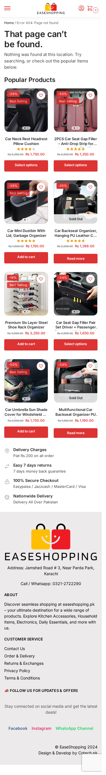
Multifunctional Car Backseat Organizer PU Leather (75, 412)
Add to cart (26, 257)
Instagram (41, 728)
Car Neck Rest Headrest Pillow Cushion (26, 141)
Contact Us (14, 648)
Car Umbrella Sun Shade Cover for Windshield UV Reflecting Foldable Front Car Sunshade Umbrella (26, 412)
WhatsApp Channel (74, 728)
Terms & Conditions (22, 678)
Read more (76, 258)
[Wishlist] (41, 95)
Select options (26, 165)
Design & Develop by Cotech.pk (68, 752)
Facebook (17, 728)
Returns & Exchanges (24, 663)
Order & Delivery (19, 655)
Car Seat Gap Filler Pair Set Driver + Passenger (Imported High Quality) (75, 325)
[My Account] (81, 8)
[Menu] (12, 8)
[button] (91, 9)
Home (9, 23)
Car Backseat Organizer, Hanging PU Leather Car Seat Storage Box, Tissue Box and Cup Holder (76, 233)
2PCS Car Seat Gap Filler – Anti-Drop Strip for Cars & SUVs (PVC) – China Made (75, 141)
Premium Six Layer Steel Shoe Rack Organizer (26, 325)
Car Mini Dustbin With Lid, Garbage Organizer (26, 233)
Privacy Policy (17, 670)
